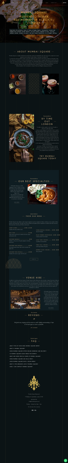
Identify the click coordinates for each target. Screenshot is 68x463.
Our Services (30, 406)
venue (11, 284)
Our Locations (37, 406)
